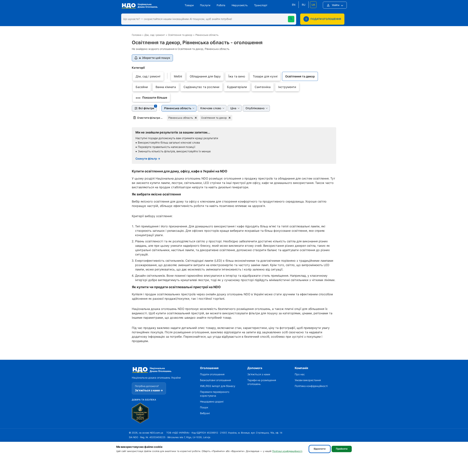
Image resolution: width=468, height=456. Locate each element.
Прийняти (342, 448)
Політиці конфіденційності (287, 451)
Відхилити (320, 448)
